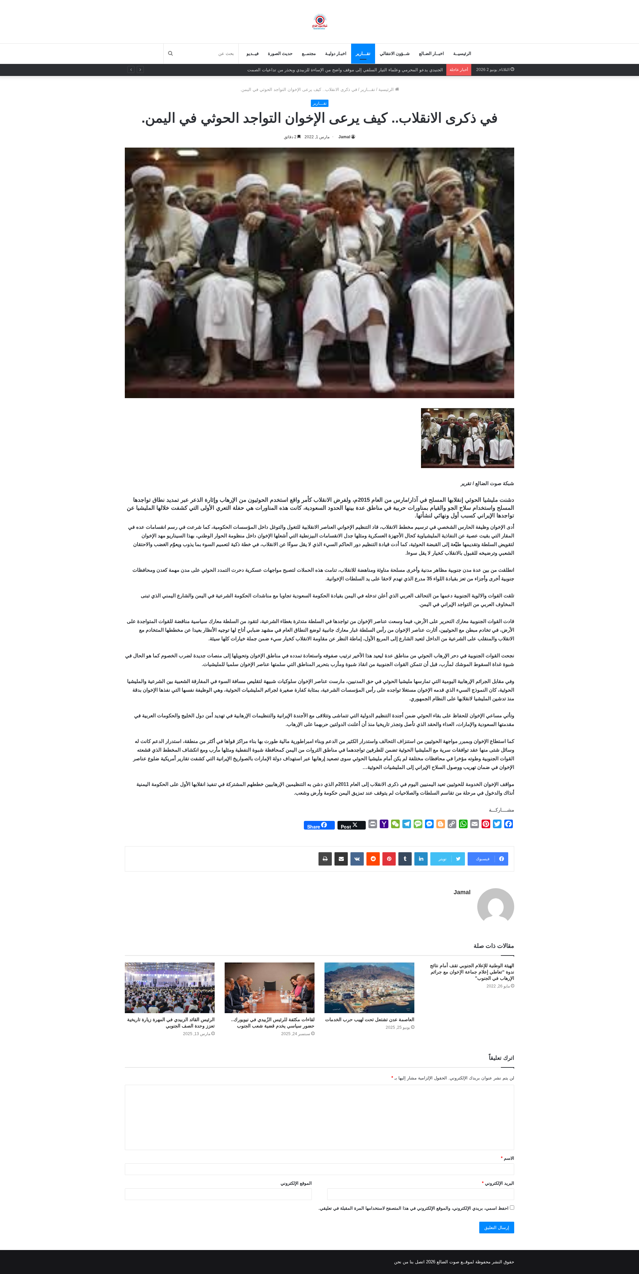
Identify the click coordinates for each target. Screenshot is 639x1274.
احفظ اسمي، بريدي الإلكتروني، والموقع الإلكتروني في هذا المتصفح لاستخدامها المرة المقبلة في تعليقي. (414, 1208)
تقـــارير (363, 53)
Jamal (344, 137)
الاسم (507, 1158)
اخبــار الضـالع (431, 53)
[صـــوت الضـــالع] (320, 21)
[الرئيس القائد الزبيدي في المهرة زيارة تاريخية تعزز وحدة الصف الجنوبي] (170, 987)
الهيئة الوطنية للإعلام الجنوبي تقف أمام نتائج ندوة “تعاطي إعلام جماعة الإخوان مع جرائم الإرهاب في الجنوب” (472, 972)
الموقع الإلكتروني (296, 1183)
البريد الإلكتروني (498, 1183)
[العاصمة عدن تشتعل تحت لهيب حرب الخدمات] (369, 987)
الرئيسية (386, 89)
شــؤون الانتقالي (395, 53)
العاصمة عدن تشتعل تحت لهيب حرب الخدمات (369, 1019)
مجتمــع (309, 53)
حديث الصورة (280, 53)
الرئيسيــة (462, 53)
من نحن (401, 1261)
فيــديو (253, 53)
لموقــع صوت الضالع (454, 1261)
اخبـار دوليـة (335, 53)
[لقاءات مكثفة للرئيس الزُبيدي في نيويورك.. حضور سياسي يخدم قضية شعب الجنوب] (270, 987)
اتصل (420, 1261)
